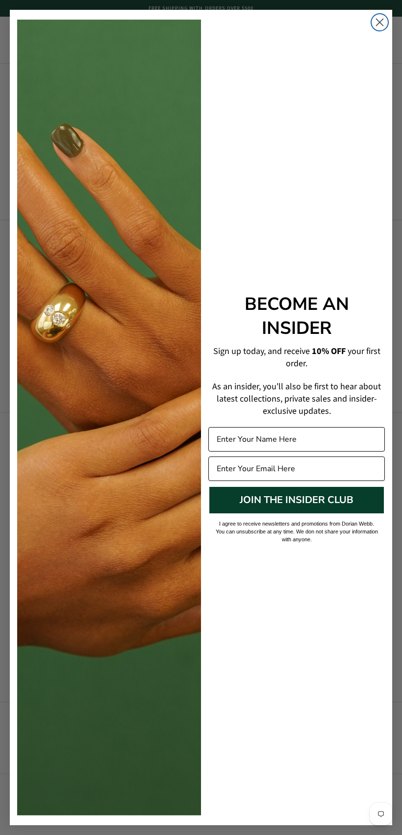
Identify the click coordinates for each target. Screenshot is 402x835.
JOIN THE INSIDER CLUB (296, 499)
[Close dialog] (379, 22)
